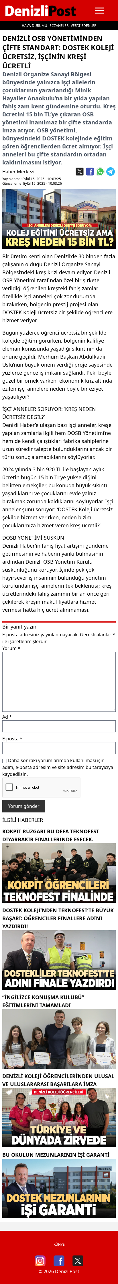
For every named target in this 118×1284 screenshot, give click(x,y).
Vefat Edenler (83, 25)
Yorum (11, 648)
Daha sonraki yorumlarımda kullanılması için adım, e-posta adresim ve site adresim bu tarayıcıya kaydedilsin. (57, 767)
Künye (59, 1244)
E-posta (12, 739)
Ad (7, 717)
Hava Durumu (34, 25)
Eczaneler (59, 25)
